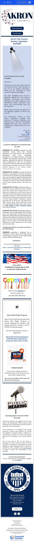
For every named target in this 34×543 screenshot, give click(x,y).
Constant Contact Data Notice (21, 530)
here (20, 237)
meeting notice (27, 448)
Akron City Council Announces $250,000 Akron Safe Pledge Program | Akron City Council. (17, 339)
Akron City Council (17, 495)
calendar (20, 291)
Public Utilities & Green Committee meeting (18, 205)
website (20, 421)
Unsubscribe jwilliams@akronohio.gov (17, 528)
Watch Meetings (17, 28)
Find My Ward (17, 33)
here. (18, 380)
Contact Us (17, 509)
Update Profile (9, 530)
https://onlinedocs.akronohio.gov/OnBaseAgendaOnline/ (17, 248)
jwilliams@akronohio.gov (19, 532)
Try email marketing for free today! (17, 540)
